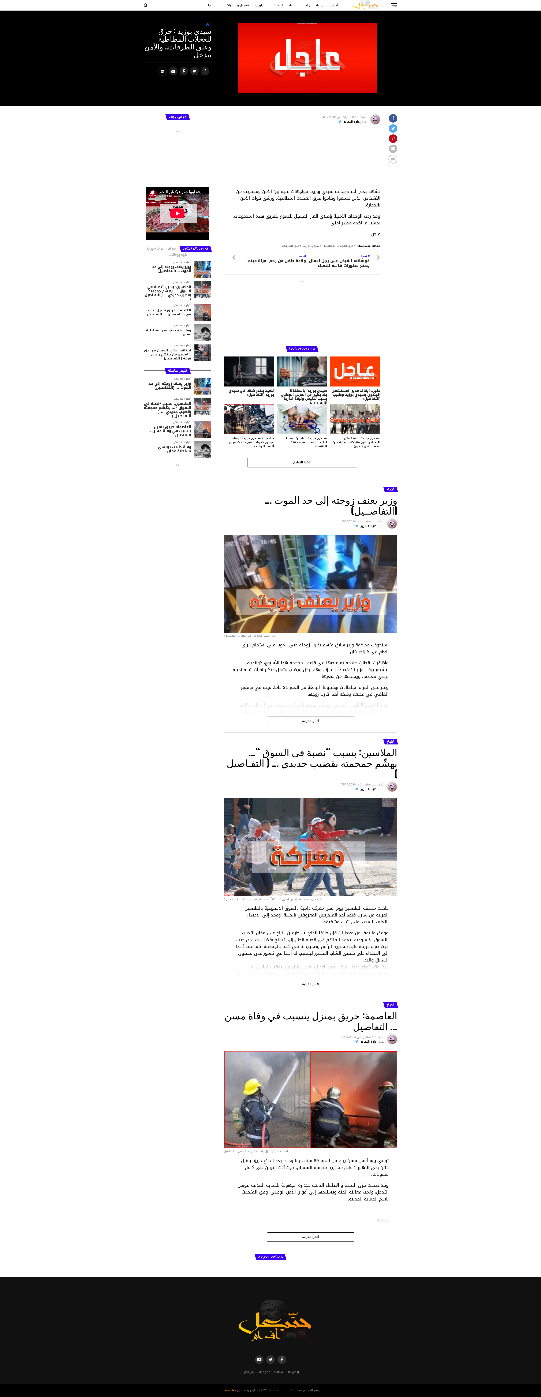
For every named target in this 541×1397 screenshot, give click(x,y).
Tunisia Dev (228, 1390)
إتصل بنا (293, 1372)
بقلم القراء (213, 5)
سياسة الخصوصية (271, 1372)
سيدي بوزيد (311, 246)
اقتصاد (278, 5)
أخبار (335, 5)
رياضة (306, 5)
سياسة (320, 5)
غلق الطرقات (290, 246)
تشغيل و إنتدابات (238, 5)
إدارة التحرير (352, 122)
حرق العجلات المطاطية (338, 246)
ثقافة (293, 5)
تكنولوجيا (261, 5)
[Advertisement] (302, 158)
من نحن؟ (248, 1372)
